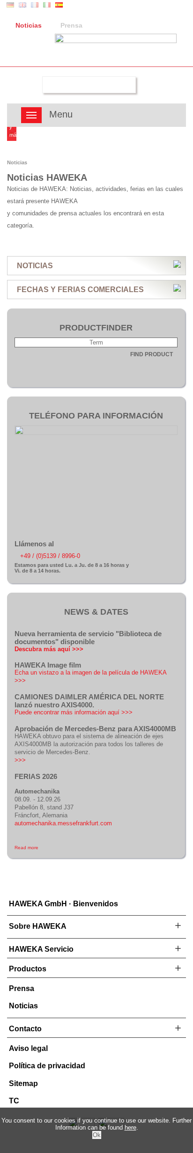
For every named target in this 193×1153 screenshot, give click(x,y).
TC (14, 1101)
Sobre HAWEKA (38, 926)
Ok (97, 1134)
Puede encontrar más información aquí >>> (74, 712)
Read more (26, 847)
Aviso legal (28, 1048)
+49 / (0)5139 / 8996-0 (50, 555)
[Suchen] (29, 84)
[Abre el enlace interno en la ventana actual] (96, 432)
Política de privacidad (47, 1066)
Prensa (71, 25)
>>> (20, 760)
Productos (27, 969)
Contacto (25, 1029)
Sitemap (23, 1083)
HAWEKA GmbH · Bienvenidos (63, 904)
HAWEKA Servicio (41, 949)
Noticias (28, 25)
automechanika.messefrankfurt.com (63, 823)
